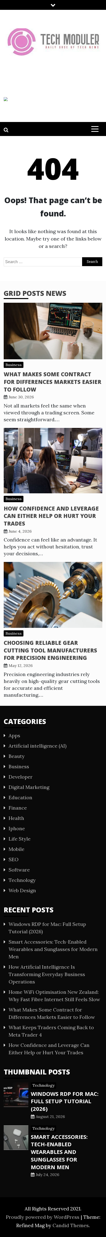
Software (19, 870)
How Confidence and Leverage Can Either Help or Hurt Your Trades (51, 516)
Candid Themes (71, 1225)
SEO (13, 859)
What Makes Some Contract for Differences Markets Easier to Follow (52, 381)
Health (16, 818)
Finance (18, 808)
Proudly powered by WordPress (43, 1217)
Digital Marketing (29, 787)
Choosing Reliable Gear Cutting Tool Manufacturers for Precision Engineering (50, 650)
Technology (22, 880)
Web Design (22, 890)
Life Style (20, 839)
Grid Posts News (35, 293)
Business (13, 364)
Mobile (16, 849)
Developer (21, 777)
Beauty (17, 756)
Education (20, 797)
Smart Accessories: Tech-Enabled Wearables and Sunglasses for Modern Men (53, 949)
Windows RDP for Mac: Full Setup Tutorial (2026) (65, 1101)
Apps (14, 735)
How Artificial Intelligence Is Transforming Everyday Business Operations (47, 974)
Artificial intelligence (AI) (38, 746)
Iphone (17, 828)
